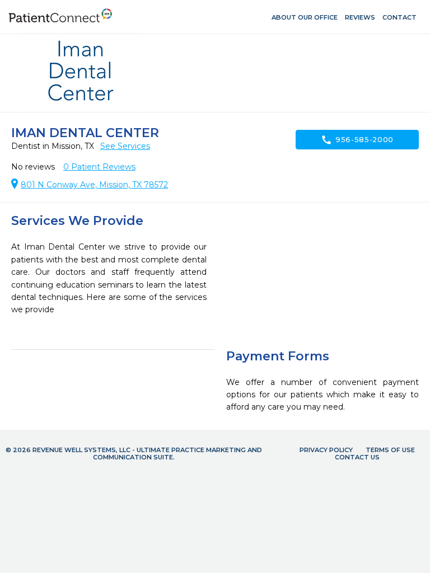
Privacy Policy (326, 450)
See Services (125, 146)
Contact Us (357, 457)
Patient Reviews (99, 167)
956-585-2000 (357, 139)
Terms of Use (390, 450)
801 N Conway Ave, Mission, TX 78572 (94, 185)
